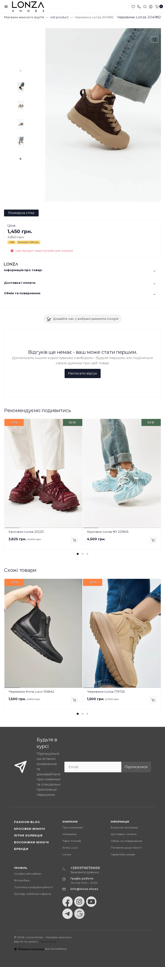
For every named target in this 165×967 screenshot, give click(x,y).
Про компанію (72, 827)
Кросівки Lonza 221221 (26, 532)
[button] (77, 554)
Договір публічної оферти (32, 893)
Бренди (21, 849)
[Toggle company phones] (139, 6)
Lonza (66, 854)
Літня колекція (28, 835)
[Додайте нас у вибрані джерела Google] (79, 913)
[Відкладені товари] (133, 6)
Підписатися (136, 767)
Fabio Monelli (71, 841)
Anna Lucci (70, 847)
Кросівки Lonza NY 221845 (108, 532)
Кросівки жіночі (29, 828)
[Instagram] (79, 901)
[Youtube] (91, 901)
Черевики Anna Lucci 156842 (31, 691)
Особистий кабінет (28, 873)
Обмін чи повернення (126, 841)
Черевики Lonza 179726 (106, 691)
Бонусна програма (124, 827)
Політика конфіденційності (33, 887)
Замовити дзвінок (84, 872)
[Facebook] (67, 901)
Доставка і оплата (123, 834)
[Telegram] (67, 913)
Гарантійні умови (123, 854)
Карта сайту (47, 941)
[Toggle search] (145, 6)
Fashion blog (27, 822)
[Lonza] (28, 6)
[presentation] (20, 71)
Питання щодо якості (126, 847)
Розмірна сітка (21, 213)
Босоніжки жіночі (31, 842)
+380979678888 (85, 868)
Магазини (69, 834)
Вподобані (22, 880)
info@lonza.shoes (84, 889)
